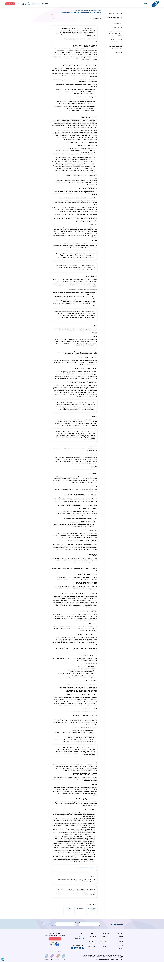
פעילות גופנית (93, 944)
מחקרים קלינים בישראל (104, 944)
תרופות (95, 10)
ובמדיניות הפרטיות (120, 957)
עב (18, 4)
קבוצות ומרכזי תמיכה (104, 941)
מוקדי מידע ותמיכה (105, 936)
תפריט (145, 3)
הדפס (52, 18)
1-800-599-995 (36, 4)
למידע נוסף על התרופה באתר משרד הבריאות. (84, 868)
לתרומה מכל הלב (11, 3)
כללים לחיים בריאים (92, 946)
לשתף (57, 18)
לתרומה (55, 938)
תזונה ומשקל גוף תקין (91, 941)
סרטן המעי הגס (119, 938)
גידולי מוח (121, 948)
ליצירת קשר (45, 3)
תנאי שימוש (84, 956)
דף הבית (99, 10)
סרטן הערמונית (119, 941)
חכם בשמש (94, 938)
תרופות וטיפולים (105, 938)
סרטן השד (121, 936)
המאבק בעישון (93, 936)
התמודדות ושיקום (105, 946)
